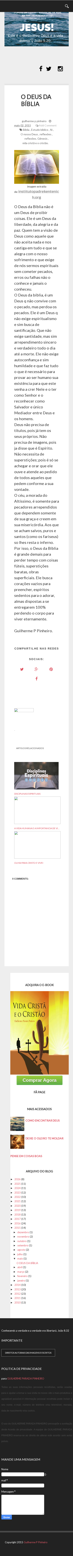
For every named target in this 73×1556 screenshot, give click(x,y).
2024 (17, 1188)
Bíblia (26, 129)
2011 (17, 1298)
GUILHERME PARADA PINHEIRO (25, 1378)
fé (51, 129)
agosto (21, 1249)
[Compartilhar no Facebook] (37, 678)
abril (19, 1267)
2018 (17, 1214)
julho (20, 1254)
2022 (17, 1196)
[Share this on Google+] (37, 669)
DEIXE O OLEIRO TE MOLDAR (44, 1138)
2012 (17, 1293)
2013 (17, 1289)
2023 (17, 1192)
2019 (17, 1210)
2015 (17, 1227)
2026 (17, 1179)
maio (20, 1258)
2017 (17, 1218)
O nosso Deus (29, 134)
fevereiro (22, 1276)
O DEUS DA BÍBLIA (27, 1263)
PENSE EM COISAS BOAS (26, 1156)
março (21, 1271)
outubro (22, 1241)
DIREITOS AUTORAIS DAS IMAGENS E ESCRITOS (28, 1352)
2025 (17, 1183)
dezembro (23, 1232)
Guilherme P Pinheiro (35, 1542)
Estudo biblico (39, 129)
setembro (22, 1245)
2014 (17, 1284)
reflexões (45, 134)
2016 (17, 1223)
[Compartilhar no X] (22, 669)
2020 (17, 1205)
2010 (17, 1302)
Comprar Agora (39, 1080)
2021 (17, 1201)
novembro (23, 1236)
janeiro (21, 1280)
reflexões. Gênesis (36, 138)
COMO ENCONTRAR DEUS (43, 1120)
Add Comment (48, 125)
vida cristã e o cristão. (35, 143)
